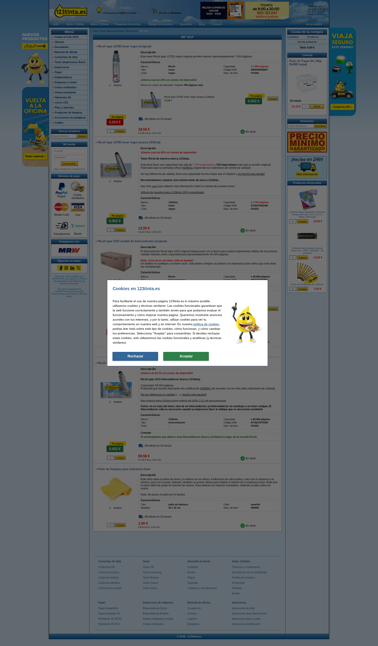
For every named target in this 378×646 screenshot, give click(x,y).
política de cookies (206, 324)
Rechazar (135, 356)
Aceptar (186, 356)
